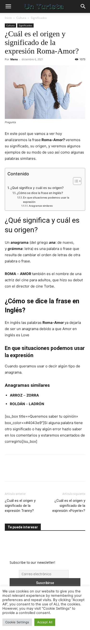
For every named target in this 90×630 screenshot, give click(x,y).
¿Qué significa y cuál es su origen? (37, 188)
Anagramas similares (41, 205)
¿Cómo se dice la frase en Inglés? (40, 193)
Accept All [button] (44, 622)
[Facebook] (9, 471)
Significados (39, 18)
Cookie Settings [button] (17, 622)
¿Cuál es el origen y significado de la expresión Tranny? (20, 505)
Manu (14, 59)
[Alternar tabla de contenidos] (74, 181)
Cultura (21, 18)
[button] (8, 6)
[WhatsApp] (43, 471)
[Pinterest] (31, 471)
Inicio (8, 18)
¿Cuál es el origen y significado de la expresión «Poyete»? (68, 505)
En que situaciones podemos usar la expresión (46, 200)
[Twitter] (20, 471)
